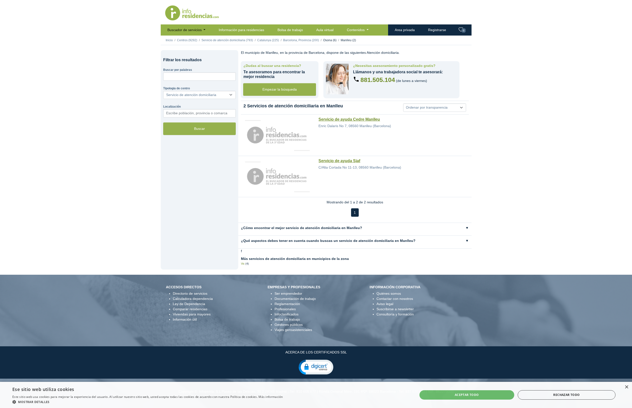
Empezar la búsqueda (279, 89)
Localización (172, 106)
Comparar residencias (190, 309)
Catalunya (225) (268, 40)
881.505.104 (377, 79)
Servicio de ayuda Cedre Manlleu (349, 119)
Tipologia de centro (176, 88)
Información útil (185, 319)
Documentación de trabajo (295, 299)
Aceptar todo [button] (467, 395)
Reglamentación (287, 304)
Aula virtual (325, 30)
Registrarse (437, 30)
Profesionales (285, 309)
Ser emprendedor (288, 293)
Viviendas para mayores (192, 314)
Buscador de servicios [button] (185, 30)
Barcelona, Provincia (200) (301, 40)
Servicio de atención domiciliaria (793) (227, 40)
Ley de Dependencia (189, 304)
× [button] (626, 387)
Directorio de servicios (190, 293)
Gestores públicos (289, 325)
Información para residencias (241, 30)
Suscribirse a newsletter (395, 309)
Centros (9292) (187, 40)
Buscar (199, 129)
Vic (243, 263)
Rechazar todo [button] (566, 395)
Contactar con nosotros (394, 299)
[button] (316, 366)
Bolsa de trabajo (290, 30)
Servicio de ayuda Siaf (339, 161)
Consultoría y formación (395, 314)
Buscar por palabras (177, 70)
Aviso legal (384, 304)
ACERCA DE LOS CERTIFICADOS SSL (316, 352)
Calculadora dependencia (193, 299)
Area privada (405, 30)
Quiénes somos (388, 293)
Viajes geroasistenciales (293, 330)
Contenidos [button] (356, 30)
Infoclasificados (286, 314)
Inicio (169, 40)
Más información (270, 397)
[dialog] (316, 395)
